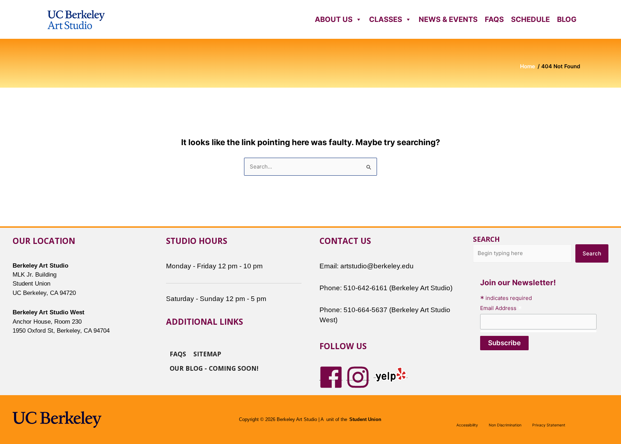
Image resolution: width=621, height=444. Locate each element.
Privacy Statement (548, 425)
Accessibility (467, 425)
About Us (334, 19)
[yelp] (391, 374)
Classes (385, 19)
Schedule (530, 19)
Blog (566, 19)
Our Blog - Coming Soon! (214, 368)
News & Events (448, 19)
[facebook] (330, 377)
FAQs (494, 19)
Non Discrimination (505, 425)
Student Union (365, 419)
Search (486, 239)
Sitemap (207, 353)
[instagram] (357, 377)
